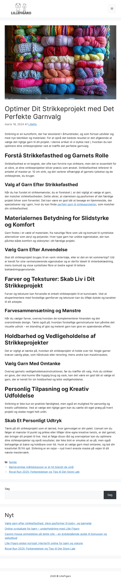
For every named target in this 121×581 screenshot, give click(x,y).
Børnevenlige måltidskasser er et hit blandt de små (41, 467)
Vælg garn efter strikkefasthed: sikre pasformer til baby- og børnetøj (48, 523)
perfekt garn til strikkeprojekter (77, 204)
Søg (7, 488)
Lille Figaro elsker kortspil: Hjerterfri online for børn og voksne (44, 543)
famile (13, 462)
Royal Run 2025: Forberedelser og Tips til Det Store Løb (44, 471)
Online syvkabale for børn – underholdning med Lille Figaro (42, 528)
